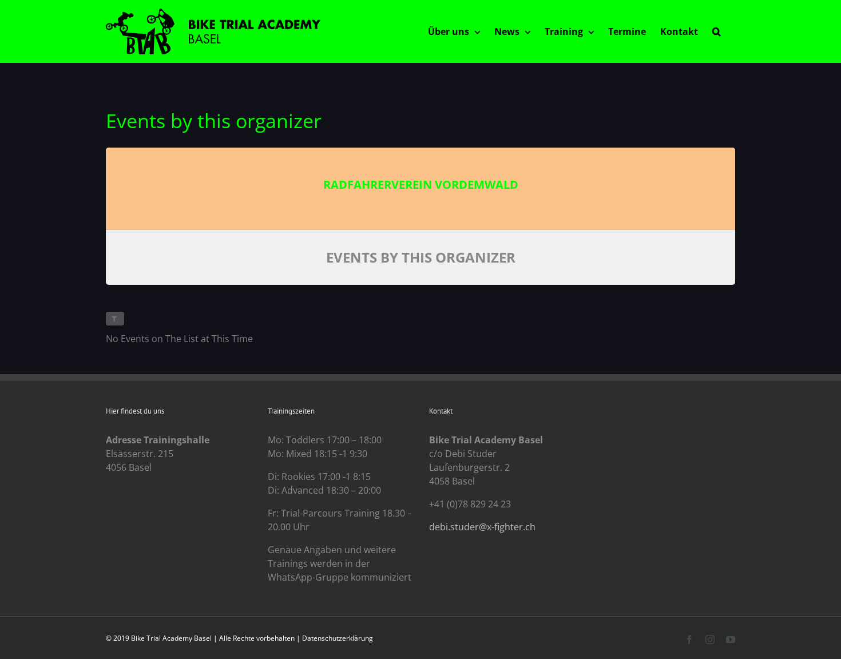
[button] (716, 31)
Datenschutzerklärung (337, 638)
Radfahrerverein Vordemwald (420, 184)
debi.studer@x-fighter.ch (482, 527)
